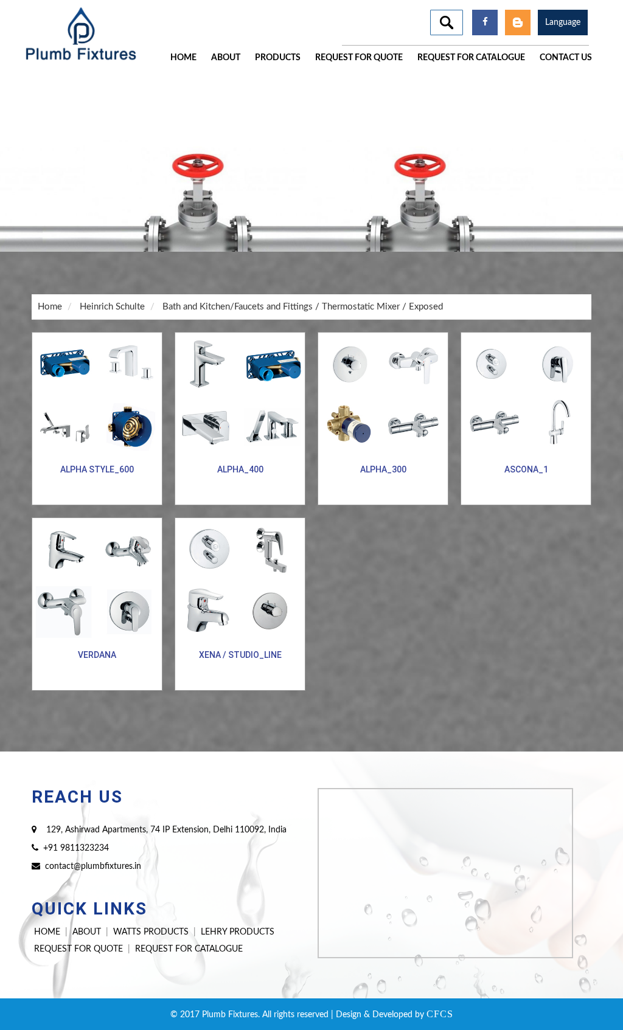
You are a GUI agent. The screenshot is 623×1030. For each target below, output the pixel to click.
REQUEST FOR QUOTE (78, 949)
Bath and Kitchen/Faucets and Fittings (237, 306)
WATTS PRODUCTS (151, 932)
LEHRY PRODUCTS (237, 932)
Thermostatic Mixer (361, 306)
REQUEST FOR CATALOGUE (189, 949)
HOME (47, 932)
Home (50, 306)
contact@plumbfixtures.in (93, 866)
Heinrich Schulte (112, 306)
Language (562, 22)
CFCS (439, 1014)
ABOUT (86, 932)
